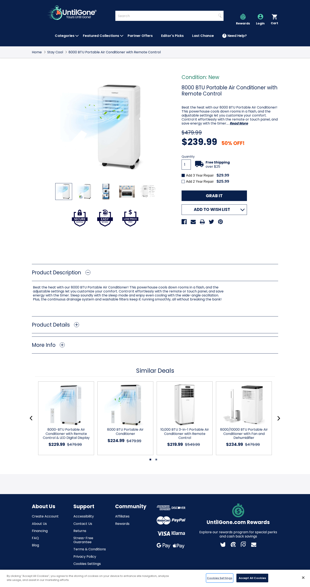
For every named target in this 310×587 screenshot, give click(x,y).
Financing (40, 530)
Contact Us (82, 523)
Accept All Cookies (252, 578)
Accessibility (83, 516)
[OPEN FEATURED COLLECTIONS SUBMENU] (121, 36)
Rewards (122, 523)
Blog (35, 545)
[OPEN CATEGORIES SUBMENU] (77, 36)
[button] (155, 272)
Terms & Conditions (89, 549)
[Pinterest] (220, 221)
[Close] (303, 577)
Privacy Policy (84, 556)
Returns (79, 530)
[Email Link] (253, 544)
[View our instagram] (243, 544)
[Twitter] (211, 221)
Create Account (45, 516)
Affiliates (122, 516)
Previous (31, 418)
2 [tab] (156, 459)
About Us (39, 523)
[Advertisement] (155, 245)
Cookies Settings (87, 564)
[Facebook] (184, 221)
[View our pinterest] (233, 544)
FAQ (35, 538)
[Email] (193, 221)
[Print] (202, 221)
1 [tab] (150, 459)
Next (278, 418)
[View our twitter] (222, 544)
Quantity (188, 156)
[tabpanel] (64, 418)
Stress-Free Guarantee (83, 540)
